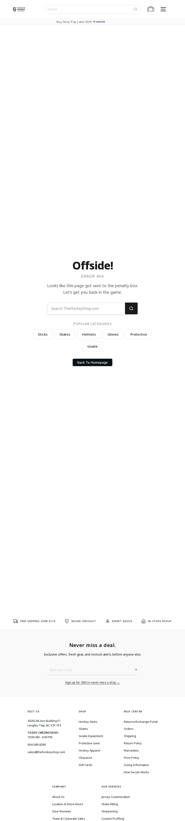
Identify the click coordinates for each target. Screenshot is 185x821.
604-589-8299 (37, 744)
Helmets (89, 334)
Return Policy (133, 743)
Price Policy (131, 758)
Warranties (131, 750)
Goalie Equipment (91, 736)
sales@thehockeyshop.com (46, 752)
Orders (129, 729)
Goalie (92, 346)
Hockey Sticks (88, 722)
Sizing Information (136, 765)
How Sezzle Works (136, 772)
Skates (64, 334)
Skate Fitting (110, 804)
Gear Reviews (61, 811)
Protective (138, 334)
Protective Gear (89, 743)
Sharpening (110, 811)
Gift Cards (85, 765)
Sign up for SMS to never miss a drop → (92, 682)
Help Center (133, 711)
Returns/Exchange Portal (141, 722)
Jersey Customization (116, 797)
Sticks (43, 334)
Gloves (113, 334)
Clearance (85, 758)
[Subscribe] (134, 670)
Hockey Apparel (89, 750)
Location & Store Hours (67, 804)
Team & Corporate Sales (68, 818)
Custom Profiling (113, 818)
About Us (58, 797)
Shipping (130, 736)
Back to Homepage (92, 362)
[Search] (135, 9)
